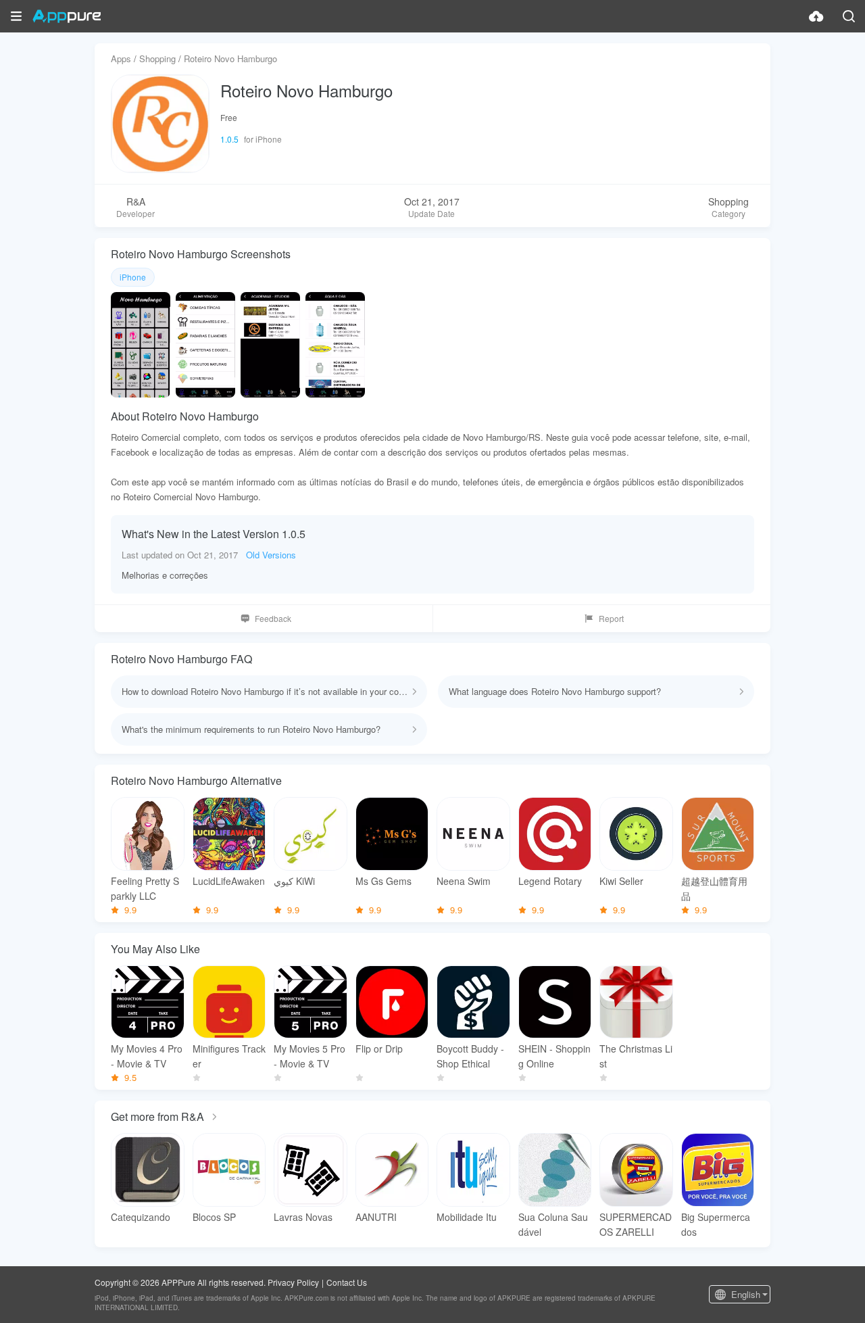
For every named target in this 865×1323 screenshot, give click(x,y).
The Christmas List (635, 1056)
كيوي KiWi (294, 881)
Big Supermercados (715, 1224)
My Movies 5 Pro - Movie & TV (309, 1056)
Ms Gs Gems (383, 881)
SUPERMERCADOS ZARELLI (635, 1224)
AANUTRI (376, 1217)
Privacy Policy (293, 1282)
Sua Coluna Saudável (553, 1224)
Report (611, 618)
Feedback (273, 618)
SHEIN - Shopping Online (554, 1056)
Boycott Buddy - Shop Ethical (470, 1056)
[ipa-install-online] (816, 16)
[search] (849, 16)
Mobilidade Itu (467, 1217)
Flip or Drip (379, 1048)
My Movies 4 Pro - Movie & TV (146, 1056)
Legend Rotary (550, 881)
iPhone (133, 277)
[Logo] (66, 16)
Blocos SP (214, 1217)
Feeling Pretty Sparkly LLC (145, 888)
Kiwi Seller (621, 881)
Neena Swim (464, 881)
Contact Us (346, 1282)
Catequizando (140, 1217)
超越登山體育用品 (714, 888)
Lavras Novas (303, 1217)
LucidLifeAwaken (229, 881)
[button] (16, 16)
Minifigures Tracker (229, 1056)
